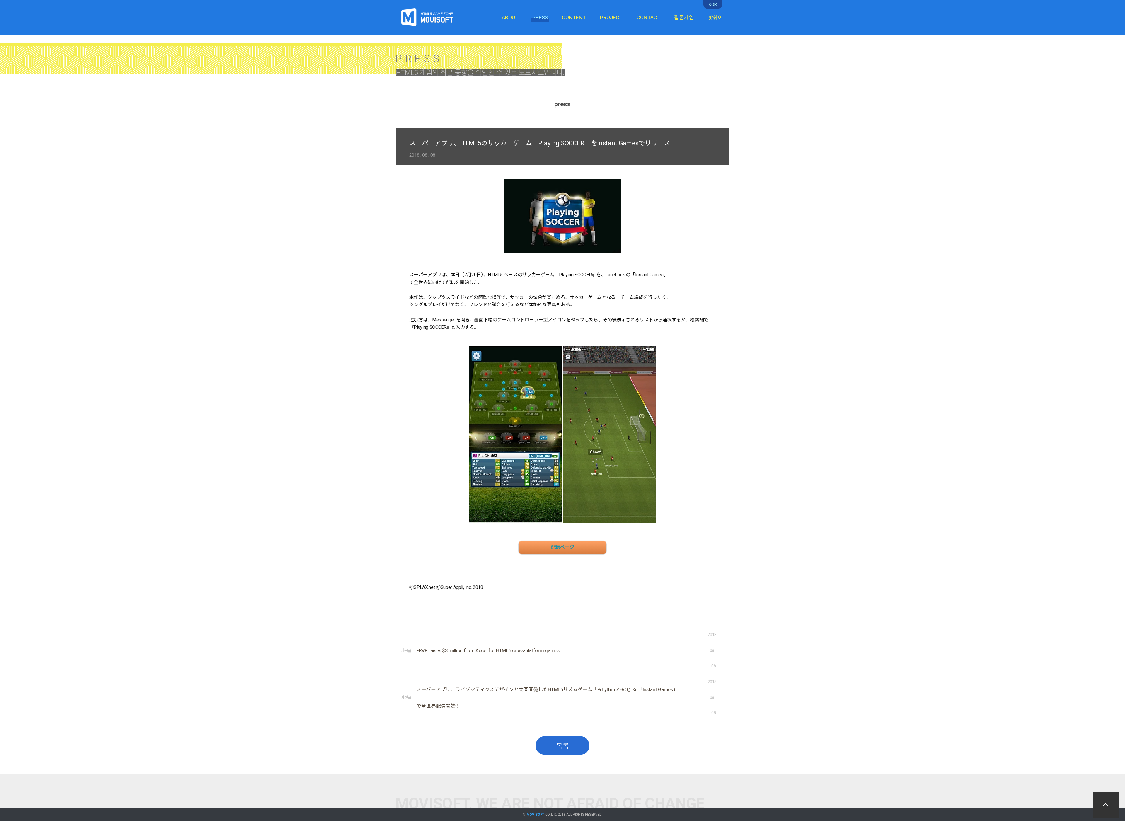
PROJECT (611, 17)
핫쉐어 (715, 17)
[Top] (1106, 805)
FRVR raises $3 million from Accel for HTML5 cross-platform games (488, 650)
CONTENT (574, 17)
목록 (562, 745)
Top (1106, 805)
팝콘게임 (684, 17)
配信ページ (562, 547)
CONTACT (648, 17)
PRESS (540, 17)
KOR (713, 4)
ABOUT (510, 17)
